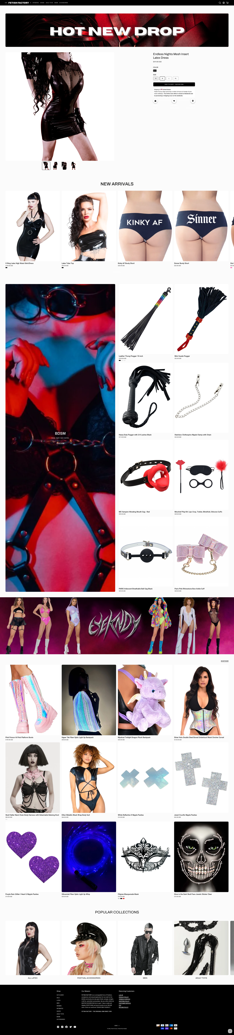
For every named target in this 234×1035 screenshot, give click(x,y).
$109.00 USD (122, 358)
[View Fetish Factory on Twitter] (70, 1027)
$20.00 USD (121, 265)
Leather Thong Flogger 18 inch (131, 356)
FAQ (120, 1005)
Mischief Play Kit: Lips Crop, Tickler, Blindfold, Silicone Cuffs (198, 512)
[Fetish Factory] (18, 3)
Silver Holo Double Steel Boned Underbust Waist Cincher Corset (199, 737)
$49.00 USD (178, 591)
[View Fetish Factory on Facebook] (66, 1027)
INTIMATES (60, 1008)
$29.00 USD (122, 591)
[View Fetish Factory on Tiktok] (62, 1027)
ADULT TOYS (60, 1014)
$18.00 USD (177, 896)
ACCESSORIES (61, 1019)
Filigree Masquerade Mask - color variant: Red (123, 898)
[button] (35, 2)
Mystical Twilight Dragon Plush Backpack (134, 737)
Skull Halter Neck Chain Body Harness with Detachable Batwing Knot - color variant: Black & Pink (6, 819)
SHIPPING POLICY (124, 1001)
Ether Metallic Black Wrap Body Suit (76, 815)
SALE (58, 998)
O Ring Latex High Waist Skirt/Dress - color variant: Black (6, 267)
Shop (59, 991)
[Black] (155, 70)
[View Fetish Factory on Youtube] (74, 1027)
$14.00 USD (121, 817)
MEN (58, 1003)
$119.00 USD (122, 437)
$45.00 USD (178, 514)
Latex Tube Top (68, 263)
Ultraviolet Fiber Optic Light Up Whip (76, 894)
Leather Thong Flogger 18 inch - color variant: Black (120, 360)
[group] (117, 229)
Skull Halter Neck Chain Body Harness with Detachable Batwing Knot (32, 815)
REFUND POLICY (123, 1007)
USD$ (115, 1025)
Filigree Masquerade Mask (128, 894)
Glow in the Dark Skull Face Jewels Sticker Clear (193, 894)
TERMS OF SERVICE (124, 999)
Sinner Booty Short (181, 263)
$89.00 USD (8, 817)
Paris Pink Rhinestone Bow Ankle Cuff (189, 589)
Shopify (125, 1028)
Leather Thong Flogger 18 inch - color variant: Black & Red (124, 360)
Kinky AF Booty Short (126, 263)
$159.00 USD (9, 265)
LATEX (58, 1000)
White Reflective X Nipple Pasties (131, 815)
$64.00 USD (65, 817)
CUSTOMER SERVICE (125, 1003)
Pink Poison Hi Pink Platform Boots (19, 737)
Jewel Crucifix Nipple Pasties (185, 815)
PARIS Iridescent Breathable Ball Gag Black (135, 589)
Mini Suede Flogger (182, 356)
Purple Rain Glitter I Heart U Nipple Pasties (22, 894)
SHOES (59, 1011)
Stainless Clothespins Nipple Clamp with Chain (193, 435)
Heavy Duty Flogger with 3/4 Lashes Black (135, 435)
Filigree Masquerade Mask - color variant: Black (121, 898)
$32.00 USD (178, 437)
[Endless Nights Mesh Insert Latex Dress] (46, 166)
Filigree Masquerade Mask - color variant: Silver (119, 898)
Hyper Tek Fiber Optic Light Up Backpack (78, 737)
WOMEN (59, 1006)
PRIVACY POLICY (124, 997)
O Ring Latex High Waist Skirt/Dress (19, 263)
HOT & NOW (60, 995)
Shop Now (117, 272)
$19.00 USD (121, 896)
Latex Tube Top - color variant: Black (63, 267)
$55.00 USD (65, 739)
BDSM (58, 1016)
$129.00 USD (178, 739)
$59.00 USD (65, 265)
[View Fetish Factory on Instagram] (58, 1027)
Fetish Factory (114, 1028)
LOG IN (121, 995)
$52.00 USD (178, 358)
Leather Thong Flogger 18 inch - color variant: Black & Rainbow (122, 360)
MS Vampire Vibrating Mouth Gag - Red (134, 512)
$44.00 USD (121, 739)
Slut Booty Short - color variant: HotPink (231, 267)
